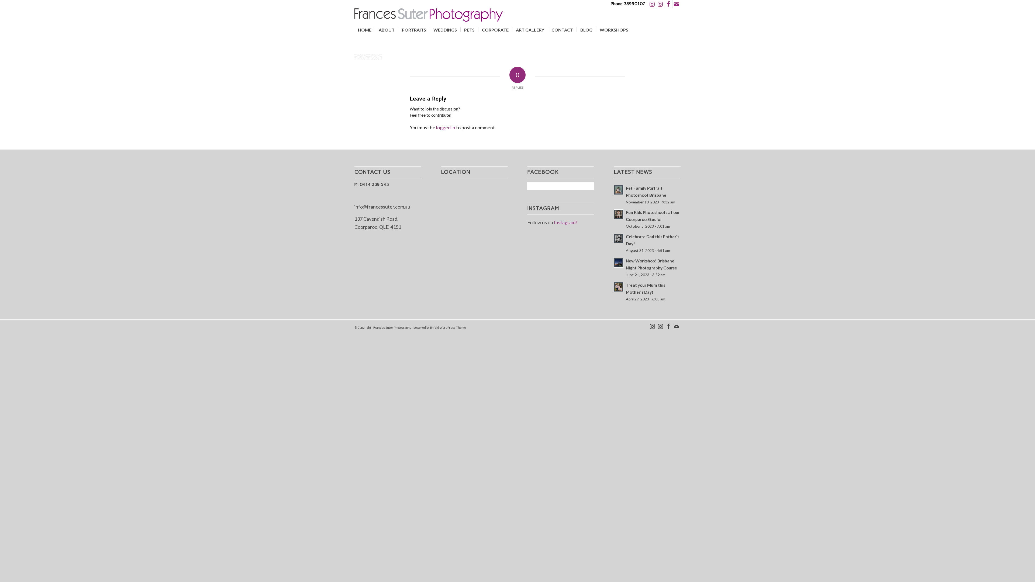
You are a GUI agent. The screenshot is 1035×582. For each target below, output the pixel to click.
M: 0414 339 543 (371, 184)
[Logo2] (428, 15)
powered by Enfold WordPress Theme (439, 327)
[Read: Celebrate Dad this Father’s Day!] (618, 238)
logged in (445, 127)
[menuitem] (364, 30)
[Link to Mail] (676, 4)
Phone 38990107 (627, 3)
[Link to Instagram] (652, 4)
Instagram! (565, 222)
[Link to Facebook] (668, 4)
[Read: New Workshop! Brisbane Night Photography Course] (618, 263)
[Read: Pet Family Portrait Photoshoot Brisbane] (618, 190)
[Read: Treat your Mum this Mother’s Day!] (618, 287)
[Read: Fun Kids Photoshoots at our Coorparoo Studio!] (618, 214)
